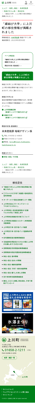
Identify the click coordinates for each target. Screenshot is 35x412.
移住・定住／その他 (11, 157)
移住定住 (21, 11)
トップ (4, 8)
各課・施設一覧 (9, 358)
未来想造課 (24, 8)
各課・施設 (13, 8)
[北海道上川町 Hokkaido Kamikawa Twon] (9, 2)
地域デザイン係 (9, 11)
